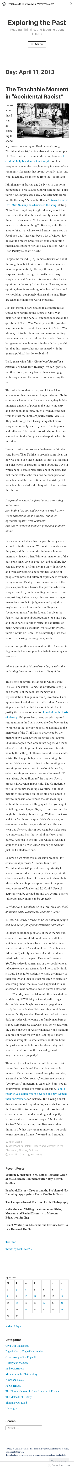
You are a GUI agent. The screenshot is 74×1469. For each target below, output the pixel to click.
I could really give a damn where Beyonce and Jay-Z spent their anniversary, (36, 1094)
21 (62, 1302)
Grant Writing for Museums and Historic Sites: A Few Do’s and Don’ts (37, 1227)
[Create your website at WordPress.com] (37, 4)
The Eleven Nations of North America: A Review (33, 1391)
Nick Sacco (15, 1141)
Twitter (11, 1242)
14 (62, 1296)
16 (17, 1302)
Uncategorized (13, 1408)
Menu (38, 44)
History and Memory (44, 1145)
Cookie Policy (61, 1454)
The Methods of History (19, 1397)
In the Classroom (15, 1368)
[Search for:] (24, 1427)
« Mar (9, 1326)
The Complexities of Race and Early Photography (37, 1202)
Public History (13, 1385)
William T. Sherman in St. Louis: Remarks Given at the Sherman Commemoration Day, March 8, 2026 (36, 1178)
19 (44, 1302)
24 (26, 1309)
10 (26, 1296)
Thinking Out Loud (29, 1150)
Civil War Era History (20, 1145)
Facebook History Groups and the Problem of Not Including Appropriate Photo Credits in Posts (37, 1192)
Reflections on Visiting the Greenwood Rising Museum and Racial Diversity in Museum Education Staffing (34, 1213)
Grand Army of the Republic (21, 1357)
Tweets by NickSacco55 (19, 1249)
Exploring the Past (37, 22)
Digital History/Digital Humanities (24, 1351)
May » (17, 1326)
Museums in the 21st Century (21, 1374)
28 (62, 1309)
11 (35, 1296)
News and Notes (15, 1379)
